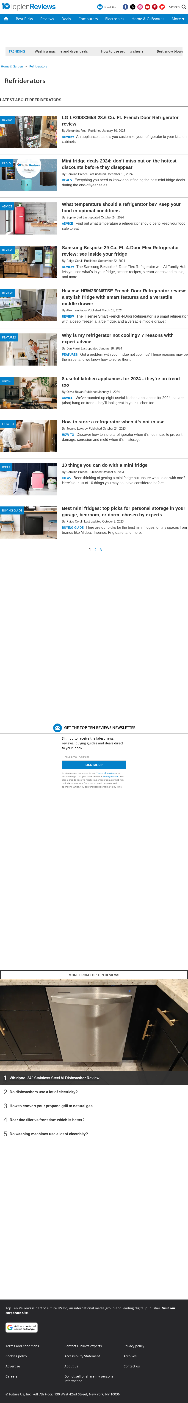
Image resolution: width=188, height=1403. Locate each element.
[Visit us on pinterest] (155, 7)
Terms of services (106, 772)
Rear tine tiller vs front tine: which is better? (47, 1120)
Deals (66, 18)
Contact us (132, 1366)
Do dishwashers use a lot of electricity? (44, 1092)
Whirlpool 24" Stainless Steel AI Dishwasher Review (54, 1078)
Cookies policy (16, 1356)
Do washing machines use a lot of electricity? (49, 1134)
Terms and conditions (22, 1346)
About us (71, 1366)
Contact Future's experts (83, 1346)
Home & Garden (140, 18)
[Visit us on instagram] (140, 7)
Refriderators (38, 66)
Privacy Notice (111, 776)
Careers (11, 1376)
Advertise (13, 1366)
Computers (88, 18)
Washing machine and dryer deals (61, 51)
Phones (157, 18)
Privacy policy (134, 1346)
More (177, 18)
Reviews (47, 18)
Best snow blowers (171, 51)
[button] (177, 7)
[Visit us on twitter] (132, 7)
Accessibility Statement (82, 1356)
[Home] (6, 19)
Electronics (114, 18)
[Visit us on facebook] (125, 7)
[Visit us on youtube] (147, 7)
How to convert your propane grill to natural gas (51, 1106)
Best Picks (24, 18)
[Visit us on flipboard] (162, 7)
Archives (130, 1356)
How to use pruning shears (122, 51)
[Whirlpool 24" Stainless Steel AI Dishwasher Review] (94, 1032)
